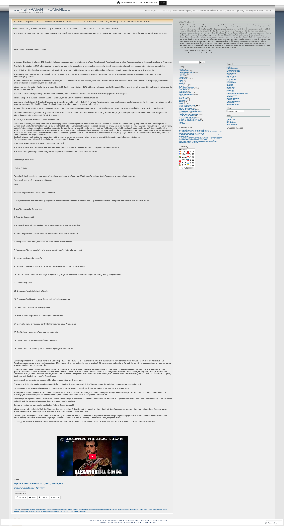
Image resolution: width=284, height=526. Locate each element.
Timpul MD (230, 96)
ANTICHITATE (183, 89)
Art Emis (229, 67)
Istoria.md (230, 81)
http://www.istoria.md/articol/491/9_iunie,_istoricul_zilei (38, 484)
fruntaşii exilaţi (122, 509)
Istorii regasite (231, 82)
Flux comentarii (231, 122)
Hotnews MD (231, 78)
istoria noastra (148, 509)
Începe (163, 3)
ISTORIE (181, 86)
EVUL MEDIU (183, 91)
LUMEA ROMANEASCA (186, 94)
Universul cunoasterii (233, 101)
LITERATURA (183, 99)
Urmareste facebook (235, 128)
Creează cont (231, 118)
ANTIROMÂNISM (184, 71)
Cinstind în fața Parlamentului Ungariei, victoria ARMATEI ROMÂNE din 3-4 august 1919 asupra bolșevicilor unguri (206, 10)
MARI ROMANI (183, 100)
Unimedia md (231, 99)
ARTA (180, 96)
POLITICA (182, 103)
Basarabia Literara (232, 68)
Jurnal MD (230, 84)
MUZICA (181, 102)
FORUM (181, 83)
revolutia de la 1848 (39, 511)
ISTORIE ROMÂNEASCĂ (47, 509)
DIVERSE (181, 77)
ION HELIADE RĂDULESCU (135, 509)
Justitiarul (230, 85)
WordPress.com (232, 124)
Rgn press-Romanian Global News (237, 93)
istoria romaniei (157, 509)
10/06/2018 (17, 509)
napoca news (231, 87)
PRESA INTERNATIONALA (187, 105)
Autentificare (231, 119)
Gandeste (230, 75)
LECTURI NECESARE (185, 108)
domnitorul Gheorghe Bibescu (108, 509)
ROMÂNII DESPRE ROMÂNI (187, 110)
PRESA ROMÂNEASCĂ (186, 106)
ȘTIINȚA (181, 82)
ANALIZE (181, 69)
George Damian (231, 76)
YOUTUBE (70, 511)
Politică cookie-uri (150, 522)
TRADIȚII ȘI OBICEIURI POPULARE (190, 120)
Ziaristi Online (231, 103)
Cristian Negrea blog (233, 70)
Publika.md (230, 90)
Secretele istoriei (232, 95)
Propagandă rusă (184, 113)
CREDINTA (182, 74)
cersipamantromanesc (32, 509)
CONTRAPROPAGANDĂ (186, 72)
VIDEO (65, 511)
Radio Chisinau (231, 92)
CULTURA (182, 75)
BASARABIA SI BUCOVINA (187, 117)
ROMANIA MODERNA (185, 92)
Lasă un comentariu (80, 511)
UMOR (181, 80)
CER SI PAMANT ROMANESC (42, 9)
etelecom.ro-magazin (233, 72)
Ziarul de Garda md (233, 104)
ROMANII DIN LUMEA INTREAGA (189, 119)
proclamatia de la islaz (26, 511)
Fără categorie (183, 85)
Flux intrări (230, 121)
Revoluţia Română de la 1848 (53, 511)
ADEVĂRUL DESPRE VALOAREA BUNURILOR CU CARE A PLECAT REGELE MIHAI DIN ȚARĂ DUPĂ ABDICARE (200, 138)
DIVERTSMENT (183, 78)
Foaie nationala (231, 73)
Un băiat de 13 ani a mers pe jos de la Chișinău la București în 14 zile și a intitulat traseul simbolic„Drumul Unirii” (200, 132)
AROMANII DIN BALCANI (186, 116)
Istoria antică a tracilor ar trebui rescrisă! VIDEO (194, 130)
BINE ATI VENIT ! (264, 10)
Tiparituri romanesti (233, 98)
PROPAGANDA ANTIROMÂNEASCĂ (190, 111)
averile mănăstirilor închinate (63, 509)
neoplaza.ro (230, 89)
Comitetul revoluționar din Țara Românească (86, 509)
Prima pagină (151, 10)
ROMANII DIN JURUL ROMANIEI (189, 114)
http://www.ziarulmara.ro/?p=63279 (29, 488)
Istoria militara (231, 79)
